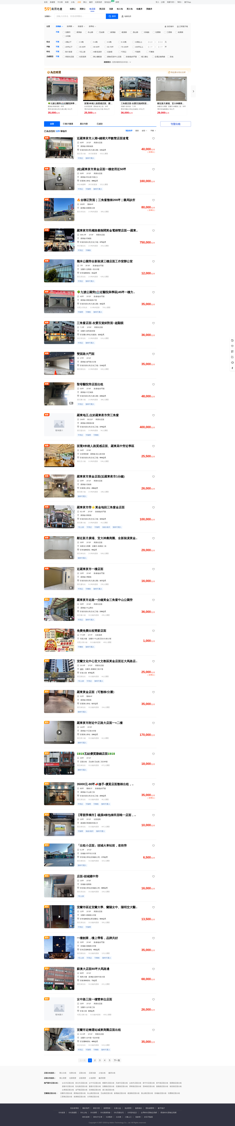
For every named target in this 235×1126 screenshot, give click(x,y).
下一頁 (117, 1060)
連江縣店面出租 (108, 1090)
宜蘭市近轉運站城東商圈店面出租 (99, 1029)
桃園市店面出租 (108, 1083)
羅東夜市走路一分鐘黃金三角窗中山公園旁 (105, 599)
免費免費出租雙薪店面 (91, 630)
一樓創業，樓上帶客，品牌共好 (97, 938)
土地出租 (102, 1073)
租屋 (67, 2)
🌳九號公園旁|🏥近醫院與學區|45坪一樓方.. (106, 292)
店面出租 (82, 1073)
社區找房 (98, 2)
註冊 (163, 2)
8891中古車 (97, 1117)
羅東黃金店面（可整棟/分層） (96, 692)
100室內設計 (132, 1113)
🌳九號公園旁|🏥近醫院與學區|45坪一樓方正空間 (62, 103)
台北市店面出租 (68, 1083)
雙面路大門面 (85, 353)
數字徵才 (161, 1108)
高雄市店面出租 (122, 1083)
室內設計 (107, 2)
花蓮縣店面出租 (122, 1086)
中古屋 (60, 2)
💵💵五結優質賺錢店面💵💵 (96, 753)
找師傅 (138, 1117)
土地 (72, 2)
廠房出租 (111, 1073)
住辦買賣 (72, 1078)
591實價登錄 (105, 1113)
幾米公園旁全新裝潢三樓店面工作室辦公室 (105, 261)
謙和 (81, 669)
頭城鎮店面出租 (160, 1093)
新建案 (52, 2)
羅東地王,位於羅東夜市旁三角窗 (98, 415)
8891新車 (86, 1117)
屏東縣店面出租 (135, 1086)
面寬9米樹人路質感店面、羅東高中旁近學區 (98, 103)
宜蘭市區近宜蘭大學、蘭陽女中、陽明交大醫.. (107, 907)
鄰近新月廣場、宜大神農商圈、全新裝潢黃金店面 (171, 103)
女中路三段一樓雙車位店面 (94, 999)
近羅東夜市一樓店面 (90, 569)
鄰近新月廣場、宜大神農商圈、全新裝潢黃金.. (107, 538)
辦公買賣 (62, 1078)
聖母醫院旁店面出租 (90, 384)
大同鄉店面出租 (93, 1097)
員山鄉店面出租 (147, 1093)
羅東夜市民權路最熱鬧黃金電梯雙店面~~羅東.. (107, 230)
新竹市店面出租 (149, 1083)
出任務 (118, 1117)
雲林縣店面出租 (149, 1086)
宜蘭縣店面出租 (108, 1086)
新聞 (117, 2)
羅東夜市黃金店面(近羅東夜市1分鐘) (100, 476)
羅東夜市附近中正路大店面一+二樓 (100, 722)
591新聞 (93, 1113)
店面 (79, 2)
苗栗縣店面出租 (176, 1083)
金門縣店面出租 (81, 1090)
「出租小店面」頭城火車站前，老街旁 (102, 845)
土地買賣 (92, 1078)
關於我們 (85, 1108)
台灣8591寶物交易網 (149, 1113)
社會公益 (117, 1108)
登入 (157, 2)
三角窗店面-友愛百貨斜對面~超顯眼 (135, 103)
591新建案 (73, 1113)
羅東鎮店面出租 (80, 1093)
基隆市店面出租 (68, 1086)
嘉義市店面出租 (95, 1086)
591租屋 (62, 1113)
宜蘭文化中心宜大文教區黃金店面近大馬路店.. (107, 661)
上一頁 (83, 1060)
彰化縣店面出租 (81, 1086)
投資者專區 (74, 1108)
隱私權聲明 (150, 1108)
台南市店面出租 (135, 1083)
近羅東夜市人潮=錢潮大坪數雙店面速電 (103, 138)
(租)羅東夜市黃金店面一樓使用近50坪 (101, 169)
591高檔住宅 (119, 1113)
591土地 (83, 1113)
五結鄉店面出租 (107, 1093)
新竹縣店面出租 (162, 1083)
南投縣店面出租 (176, 1086)
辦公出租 (62, 1073)
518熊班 (109, 1117)
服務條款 (138, 1108)
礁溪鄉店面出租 (134, 1093)
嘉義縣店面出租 (162, 1086)
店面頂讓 (92, 1073)
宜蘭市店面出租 (66, 1093)
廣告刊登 (96, 1108)
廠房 (91, 2)
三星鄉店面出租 (66, 1097)
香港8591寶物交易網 (168, 1113)
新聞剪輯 (107, 1108)
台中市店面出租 (95, 1083)
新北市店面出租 (81, 1083)
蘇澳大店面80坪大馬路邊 (93, 968)
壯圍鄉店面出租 (174, 1093)
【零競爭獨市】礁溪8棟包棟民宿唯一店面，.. (106, 815)
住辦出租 (72, 1073)
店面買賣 (82, 1078)
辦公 (85, 2)
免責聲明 (128, 1108)
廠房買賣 (102, 1078)
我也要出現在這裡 (178, 72)
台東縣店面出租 (68, 1090)
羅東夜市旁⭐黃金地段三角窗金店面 (101, 507)
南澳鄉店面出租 (80, 1097)
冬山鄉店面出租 (93, 1093)
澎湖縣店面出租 (95, 1090)
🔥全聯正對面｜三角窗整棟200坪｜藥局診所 (106, 200)
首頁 (45, 2)
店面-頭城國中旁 (87, 876)
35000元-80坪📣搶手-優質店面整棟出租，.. (105, 784)
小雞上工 (128, 1117)
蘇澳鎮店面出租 (120, 1093)
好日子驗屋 (148, 1117)
